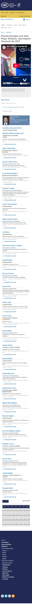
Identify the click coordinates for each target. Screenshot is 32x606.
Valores (4, 556)
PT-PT (22, 107)
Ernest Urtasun (7, 316)
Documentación (20, 12)
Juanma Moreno (7, 345)
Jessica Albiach (7, 331)
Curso (9, 27)
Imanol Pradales (7, 260)
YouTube (10, 596)
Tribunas (5, 567)
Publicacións (6, 565)
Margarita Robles (7, 488)
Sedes (15, 25)
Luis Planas (5, 232)
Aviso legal (5, 575)
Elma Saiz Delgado (8, 416)
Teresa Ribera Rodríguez (10, 173)
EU (8, 107)
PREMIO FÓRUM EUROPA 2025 (13, 133)
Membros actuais (7, 563)
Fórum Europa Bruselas (24, 16)
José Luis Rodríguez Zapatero (11, 431)
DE (13, 107)
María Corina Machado (9, 204)
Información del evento (10, 144)
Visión (4, 554)
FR (19, 107)
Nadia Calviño (6, 302)
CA (6, 107)
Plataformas (10, 25)
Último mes (4, 27)
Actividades (12, 12)
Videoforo (3, 16)
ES (3, 107)
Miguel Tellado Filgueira (9, 403)
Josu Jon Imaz (6, 459)
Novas (6, 12)
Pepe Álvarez (5, 100)
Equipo (4, 558)
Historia (4, 550)
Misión (4, 552)
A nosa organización (7, 548)
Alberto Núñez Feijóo (8, 148)
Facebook (2, 596)
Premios (4, 569)
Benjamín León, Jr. (8, 444)
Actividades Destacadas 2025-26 (12, 128)
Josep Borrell (6, 286)
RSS (13, 596)
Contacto (5, 579)
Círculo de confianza (7, 560)
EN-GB (16, 107)
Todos (3, 25)
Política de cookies (8, 577)
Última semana (22, 25)
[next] (7, 501)
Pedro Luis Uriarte (8, 273)
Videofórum (8, 32)
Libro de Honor (7, 571)
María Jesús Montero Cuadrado (12, 245)
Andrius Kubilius (7, 473)
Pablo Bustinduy (7, 358)
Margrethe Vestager (8, 188)
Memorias (5, 573)
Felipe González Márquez (10, 219)
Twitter (6, 596)
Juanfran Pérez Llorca (9, 388)
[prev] (4, 501)
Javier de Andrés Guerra (9, 162)
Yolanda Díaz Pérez (8, 373)
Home (2, 12)
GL (10, 107)
